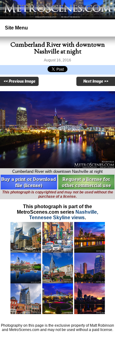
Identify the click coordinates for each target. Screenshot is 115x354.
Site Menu (16, 27)
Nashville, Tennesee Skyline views (63, 214)
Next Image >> (95, 81)
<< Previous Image (19, 81)
